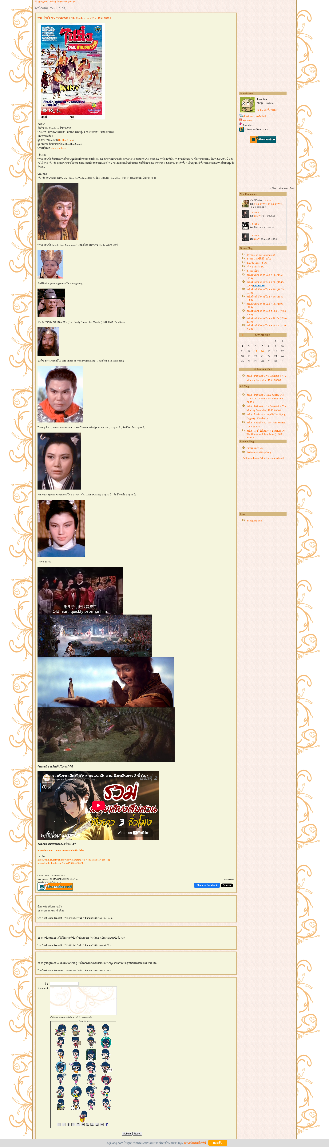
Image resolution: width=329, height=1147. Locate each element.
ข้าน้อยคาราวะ (255, 448)
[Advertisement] (267, 486)
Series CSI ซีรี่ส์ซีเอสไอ (259, 258)
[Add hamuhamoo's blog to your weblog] (263, 457)
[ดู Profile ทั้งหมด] (266, 109)
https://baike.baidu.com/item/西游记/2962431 (62, 862)
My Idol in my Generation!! (261, 254)
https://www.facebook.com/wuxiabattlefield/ (61, 850)
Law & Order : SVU (257, 262)
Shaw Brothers (58, 147)
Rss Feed (247, 120)
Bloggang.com (254, 520)
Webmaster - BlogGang (259, 452)
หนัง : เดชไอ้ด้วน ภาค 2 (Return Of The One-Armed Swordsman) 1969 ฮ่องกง (265, 434)
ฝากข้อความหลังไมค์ (254, 116)
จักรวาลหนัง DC (255, 266)
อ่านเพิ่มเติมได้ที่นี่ (195, 1142)
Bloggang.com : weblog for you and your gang (56, 1)
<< (243, 335)
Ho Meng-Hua (65, 139)
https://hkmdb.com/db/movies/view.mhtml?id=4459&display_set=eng (74, 859)
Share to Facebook (206, 885)
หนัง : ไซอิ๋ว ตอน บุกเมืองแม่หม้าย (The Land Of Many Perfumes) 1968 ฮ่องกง (265, 398)
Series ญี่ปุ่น (253, 270)
